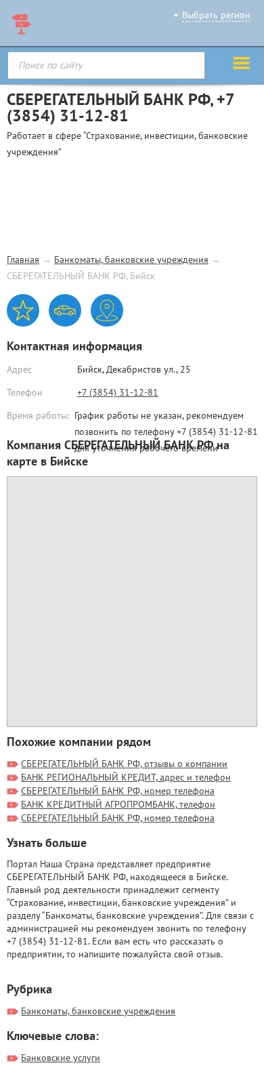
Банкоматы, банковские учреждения (131, 259)
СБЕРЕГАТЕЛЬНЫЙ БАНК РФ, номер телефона (118, 791)
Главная (23, 259)
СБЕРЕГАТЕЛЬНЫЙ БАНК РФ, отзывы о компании (124, 764)
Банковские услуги (60, 1058)
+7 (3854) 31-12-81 (117, 392)
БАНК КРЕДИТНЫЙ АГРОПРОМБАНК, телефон (118, 804)
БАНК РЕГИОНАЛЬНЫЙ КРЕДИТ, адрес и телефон (126, 777)
